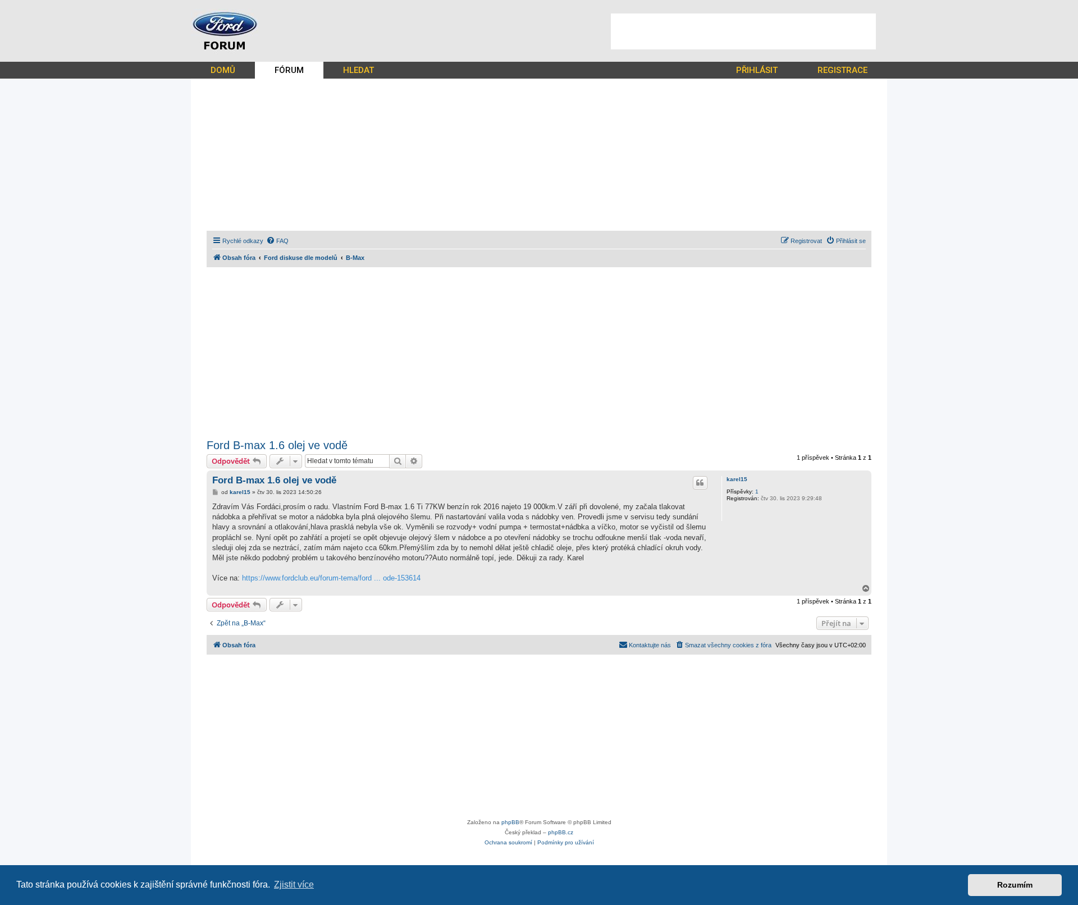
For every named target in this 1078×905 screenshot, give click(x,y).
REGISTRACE (842, 70)
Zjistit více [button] (294, 884)
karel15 (737, 479)
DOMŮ (223, 70)
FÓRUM (289, 70)
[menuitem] (277, 241)
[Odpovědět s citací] (700, 483)
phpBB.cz (560, 832)
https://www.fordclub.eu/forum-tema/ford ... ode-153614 (331, 578)
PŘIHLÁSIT (757, 70)
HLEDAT (358, 70)
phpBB (510, 822)
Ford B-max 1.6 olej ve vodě (277, 445)
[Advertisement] (743, 31)
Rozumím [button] (1015, 884)
